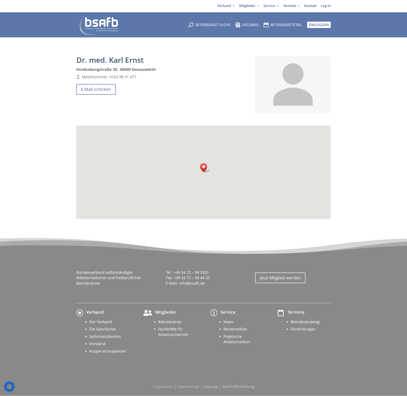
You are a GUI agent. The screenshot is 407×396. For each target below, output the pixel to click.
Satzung (210, 386)
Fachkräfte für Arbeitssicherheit (173, 331)
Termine (289, 6)
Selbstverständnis (105, 336)
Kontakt (310, 6)
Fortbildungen (303, 329)
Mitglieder (247, 6)
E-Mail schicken (96, 89)
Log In (326, 6)
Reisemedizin (235, 329)
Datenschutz (188, 386)
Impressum (163, 386)
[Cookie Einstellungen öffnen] (9, 391)
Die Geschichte (102, 329)
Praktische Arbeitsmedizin (236, 339)
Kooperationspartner (107, 351)
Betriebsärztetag (305, 321)
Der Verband (100, 321)
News (228, 321)
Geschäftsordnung (238, 386)
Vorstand (97, 343)
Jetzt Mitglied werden (280, 278)
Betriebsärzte (170, 321)
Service (269, 6)
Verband (224, 6)
